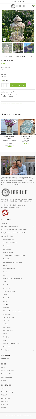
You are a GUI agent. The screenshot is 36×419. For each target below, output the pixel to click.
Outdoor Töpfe (7, 314)
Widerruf (4, 395)
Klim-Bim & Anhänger (9, 291)
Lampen (5, 301)
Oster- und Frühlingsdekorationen (12, 311)
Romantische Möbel (8, 317)
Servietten (5, 324)
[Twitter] (15, 2)
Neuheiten (6, 307)
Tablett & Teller (7, 327)
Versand (5, 69)
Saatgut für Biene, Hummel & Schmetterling (13, 233)
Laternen (22, 56)
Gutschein (4, 223)
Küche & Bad (6, 298)
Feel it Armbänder (8, 252)
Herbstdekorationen (14, 95)
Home (3, 367)
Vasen (4, 340)
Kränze (5, 294)
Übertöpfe (6, 337)
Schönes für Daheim (13, 56)
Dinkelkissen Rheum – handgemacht (26, 137)
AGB (2, 388)
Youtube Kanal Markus (7, 371)
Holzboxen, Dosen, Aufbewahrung (12, 278)
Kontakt (3, 380)
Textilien (5, 333)
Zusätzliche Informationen (11, 104)
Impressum (4, 404)
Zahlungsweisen (5, 398)
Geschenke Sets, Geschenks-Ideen (12, 262)
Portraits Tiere (5, 358)
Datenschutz (5, 401)
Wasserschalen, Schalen (9, 347)
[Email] (20, 2)
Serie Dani (6, 320)
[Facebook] (13, 2)
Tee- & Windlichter (8, 330)
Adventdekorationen (8, 239)
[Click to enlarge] (4, 39)
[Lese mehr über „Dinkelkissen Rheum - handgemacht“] (32, 121)
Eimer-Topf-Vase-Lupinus (9, 137)
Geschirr (5, 265)
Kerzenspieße (6, 288)
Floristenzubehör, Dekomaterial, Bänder (14, 255)
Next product (34, 56)
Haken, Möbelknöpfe (9, 268)
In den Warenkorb (18, 85)
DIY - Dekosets (7, 249)
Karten (5, 281)
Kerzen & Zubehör (8, 285)
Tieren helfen (5, 350)
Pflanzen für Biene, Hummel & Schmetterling (14, 229)
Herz (4, 275)
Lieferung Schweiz (6, 377)
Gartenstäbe (6, 259)
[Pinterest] (23, 2)
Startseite (4, 56)
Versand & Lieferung (7, 392)
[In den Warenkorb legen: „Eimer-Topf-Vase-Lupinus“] (15, 121)
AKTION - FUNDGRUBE (10, 242)
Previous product (30, 56)
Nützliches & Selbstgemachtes (9, 226)
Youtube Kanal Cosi (6, 374)
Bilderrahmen (6, 246)
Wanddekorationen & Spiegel (11, 343)
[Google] (17, 2)
